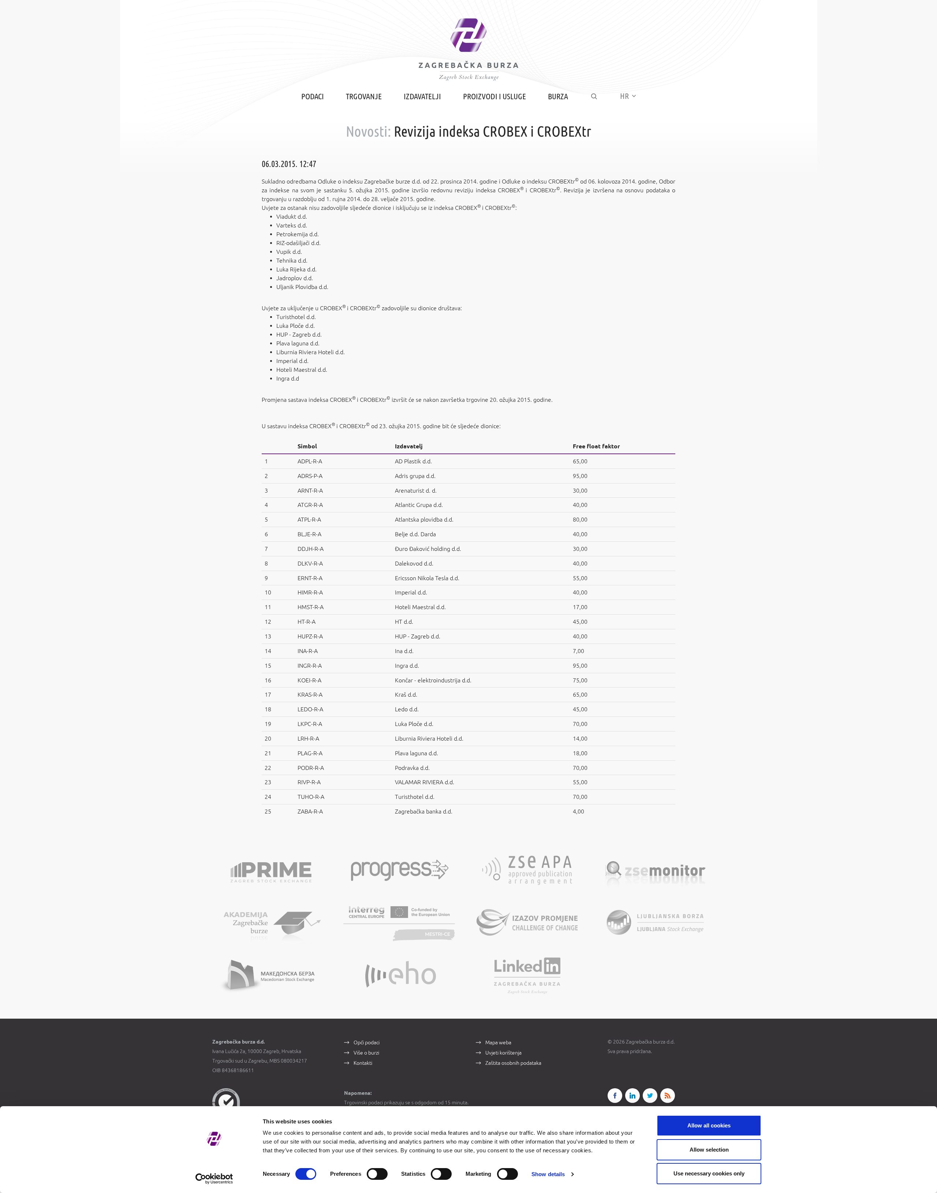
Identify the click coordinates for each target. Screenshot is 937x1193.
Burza (558, 96)
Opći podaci (367, 1042)
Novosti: (368, 131)
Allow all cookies (709, 1125)
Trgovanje (364, 96)
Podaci (312, 96)
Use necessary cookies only (708, 1173)
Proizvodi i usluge (494, 96)
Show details (548, 1174)
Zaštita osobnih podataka (513, 1063)
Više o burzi (366, 1053)
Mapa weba (498, 1042)
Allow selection (709, 1149)
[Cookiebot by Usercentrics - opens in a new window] (214, 1178)
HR (625, 95)
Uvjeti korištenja (503, 1053)
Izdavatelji (422, 96)
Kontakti (363, 1063)
